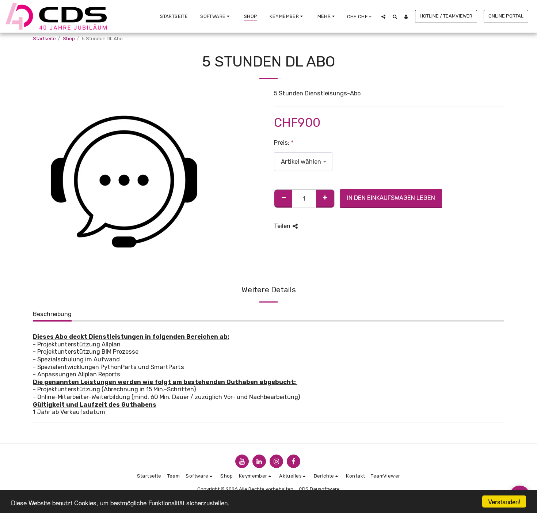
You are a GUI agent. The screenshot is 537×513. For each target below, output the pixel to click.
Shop (69, 38)
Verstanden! (504, 501)
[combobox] (303, 161)
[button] (215, 16)
